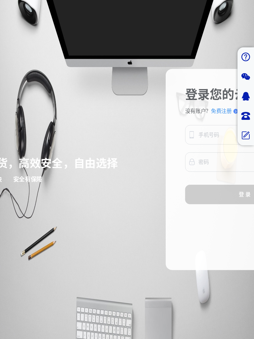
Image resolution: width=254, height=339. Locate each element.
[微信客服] (245, 77)
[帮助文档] (245, 57)
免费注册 (221, 111)
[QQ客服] (245, 96)
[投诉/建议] (245, 135)
